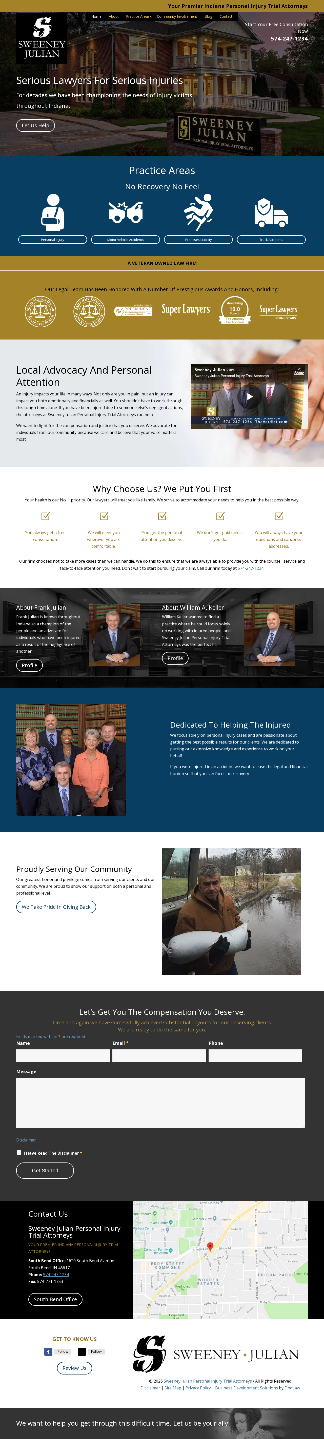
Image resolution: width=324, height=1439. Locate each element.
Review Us (75, 1368)
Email (120, 1043)
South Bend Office (55, 1299)
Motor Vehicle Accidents (125, 239)
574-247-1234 (289, 38)
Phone (216, 1043)
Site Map (173, 1388)
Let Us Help (35, 125)
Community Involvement (177, 16)
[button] (319, 1402)
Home (96, 16)
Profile (29, 665)
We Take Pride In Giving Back (56, 906)
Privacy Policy (198, 1388)
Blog (208, 16)
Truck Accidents (271, 239)
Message (26, 1071)
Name (23, 1043)
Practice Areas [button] (138, 16)
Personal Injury (52, 239)
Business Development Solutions (246, 1388)
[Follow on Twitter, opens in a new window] (82, 1352)
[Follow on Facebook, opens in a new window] (48, 1352)
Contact (225, 16)
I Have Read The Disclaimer (53, 1153)
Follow (62, 1351)
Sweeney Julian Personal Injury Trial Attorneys (208, 1381)
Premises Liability (198, 239)
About (114, 16)
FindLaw (292, 1388)
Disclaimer (26, 1140)
